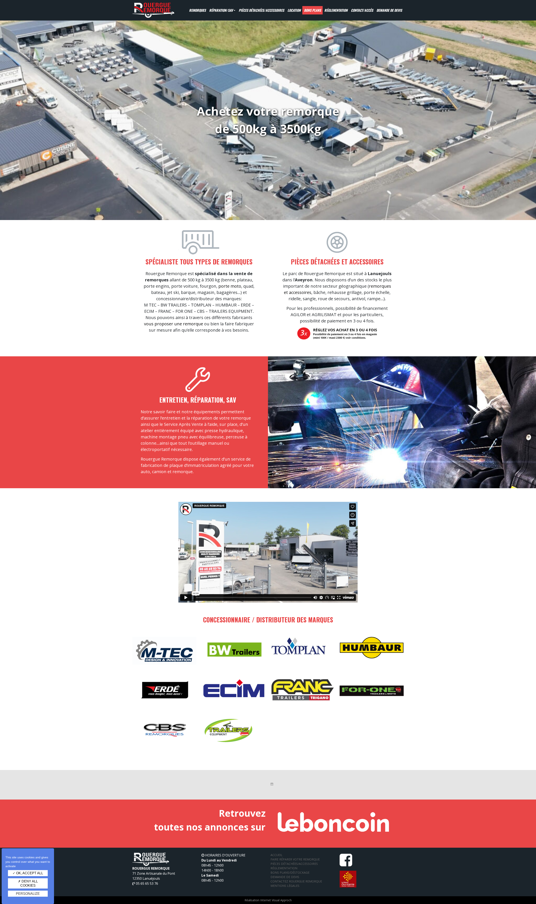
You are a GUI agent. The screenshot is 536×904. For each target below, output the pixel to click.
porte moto (229, 286)
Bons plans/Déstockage (290, 872)
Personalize (28, 893)
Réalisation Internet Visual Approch (268, 900)
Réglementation (336, 10)
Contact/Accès (362, 10)
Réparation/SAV (221, 10)
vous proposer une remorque (173, 324)
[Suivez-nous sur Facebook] (346, 864)
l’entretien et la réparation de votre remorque (205, 418)
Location (294, 10)
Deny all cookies (29, 883)
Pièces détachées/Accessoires (261, 10)
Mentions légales (285, 886)
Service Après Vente (183, 424)
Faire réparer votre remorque (295, 859)
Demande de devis (389, 10)
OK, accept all (29, 873)
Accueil (276, 855)
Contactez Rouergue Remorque (296, 881)
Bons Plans (312, 10)
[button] (40, 123)
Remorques (197, 10)
